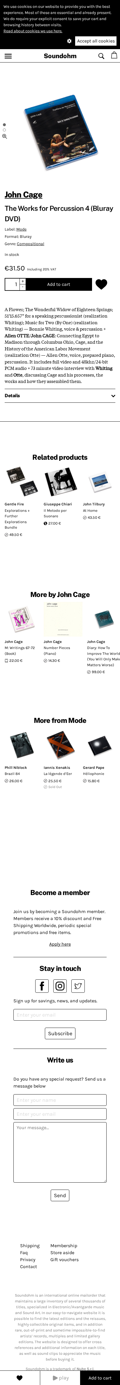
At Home (90, 510)
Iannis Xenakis (57, 767)
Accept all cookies (96, 41)
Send (60, 1195)
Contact (28, 1266)
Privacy (27, 1259)
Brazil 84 (12, 773)
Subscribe (60, 1033)
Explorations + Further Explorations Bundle (17, 519)
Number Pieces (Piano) (57, 651)
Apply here (60, 944)
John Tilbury (94, 504)
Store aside (62, 1252)
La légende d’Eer (58, 773)
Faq (24, 1252)
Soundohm (60, 56)
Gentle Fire (14, 504)
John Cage (23, 194)
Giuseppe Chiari (58, 504)
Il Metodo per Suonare (55, 513)
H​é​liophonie (93, 773)
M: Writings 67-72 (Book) (20, 651)
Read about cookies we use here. (32, 30)
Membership (63, 1245)
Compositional (30, 243)
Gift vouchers (64, 1259)
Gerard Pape (93, 767)
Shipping (30, 1245)
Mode (21, 229)
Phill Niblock (16, 767)
